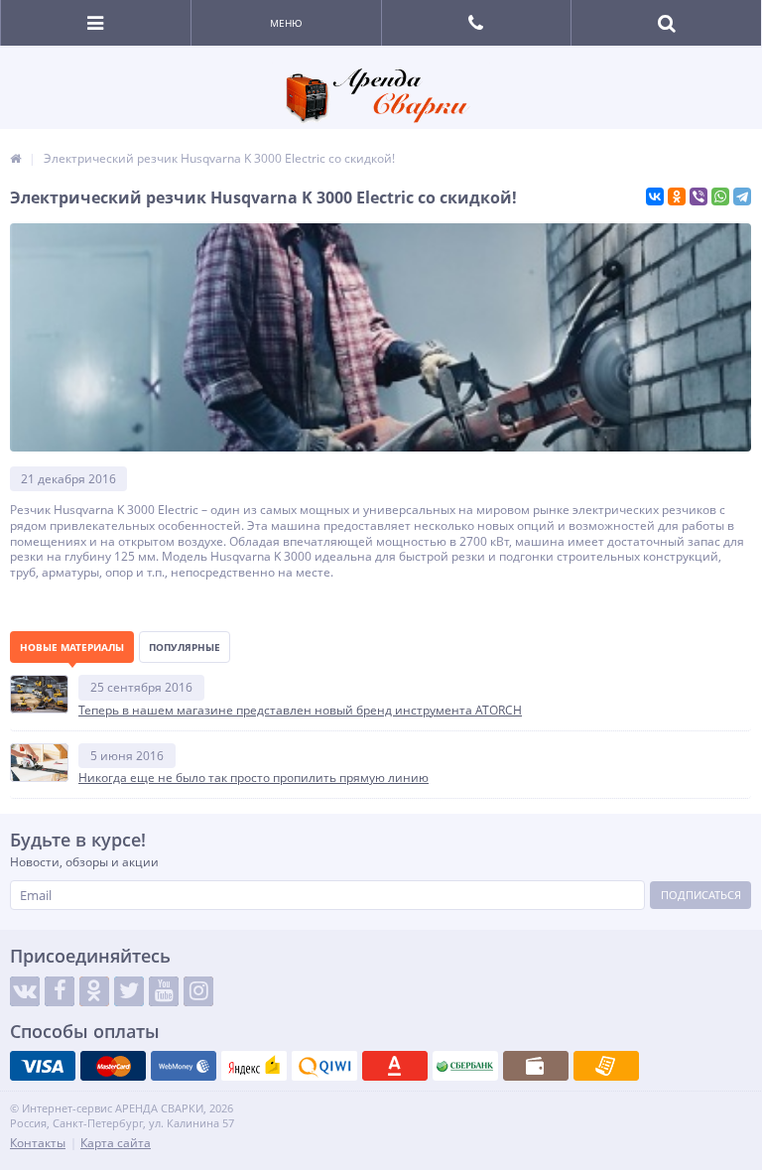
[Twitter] (129, 991)
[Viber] (698, 196)
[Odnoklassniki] (94, 991)
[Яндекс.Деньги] (254, 1066)
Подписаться (701, 894)
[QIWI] (324, 1066)
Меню (286, 23)
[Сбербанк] (465, 1066)
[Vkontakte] (25, 991)
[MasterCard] (113, 1066)
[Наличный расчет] (536, 1066)
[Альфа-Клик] (395, 1066)
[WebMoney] (183, 1066)
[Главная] (15, 158)
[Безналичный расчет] (606, 1066)
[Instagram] (198, 991)
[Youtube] (164, 991)
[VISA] (42, 1066)
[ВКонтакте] (655, 196)
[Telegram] (742, 196)
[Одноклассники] (677, 196)
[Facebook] (59, 991)
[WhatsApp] (720, 196)
